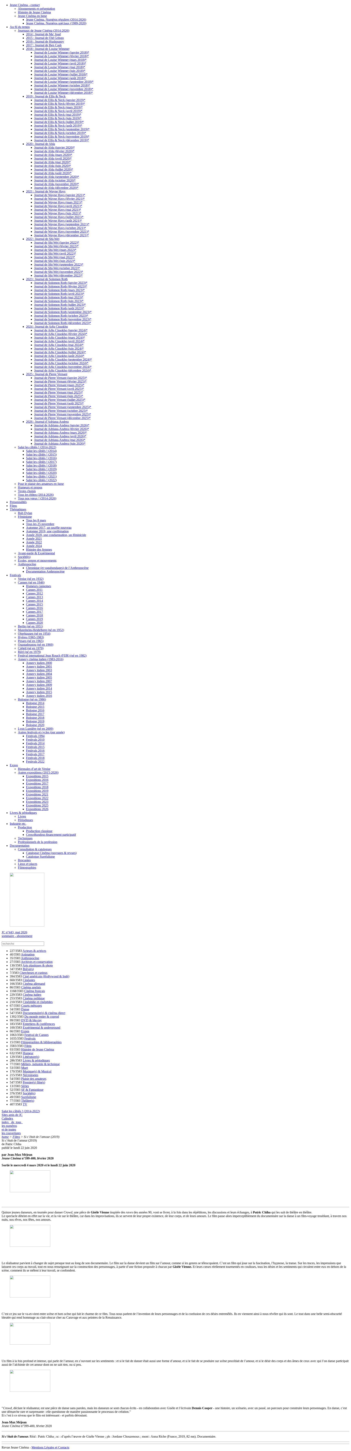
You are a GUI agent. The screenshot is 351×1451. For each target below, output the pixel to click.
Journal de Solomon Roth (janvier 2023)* (60, 282)
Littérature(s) (31, 1057)
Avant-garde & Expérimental (36, 553)
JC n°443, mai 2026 (14, 932)
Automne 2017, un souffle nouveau (49, 527)
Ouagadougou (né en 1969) (35, 644)
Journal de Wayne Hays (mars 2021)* (58, 202)
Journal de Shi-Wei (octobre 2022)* (57, 268)
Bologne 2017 (35, 714)
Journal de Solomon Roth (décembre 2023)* (62, 323)
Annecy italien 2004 (39, 674)
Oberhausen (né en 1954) (34, 633)
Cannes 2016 (34, 608)
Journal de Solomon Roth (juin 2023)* (58, 301)
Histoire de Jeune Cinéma (34, 12)
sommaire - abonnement (17, 936)
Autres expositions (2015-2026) (38, 772)
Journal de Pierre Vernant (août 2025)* (59, 403)
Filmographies (27, 867)
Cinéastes (29, 980)
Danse (25, 1009)
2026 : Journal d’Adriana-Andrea (47, 421)
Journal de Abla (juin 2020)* (52, 166)
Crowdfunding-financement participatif (51, 834)
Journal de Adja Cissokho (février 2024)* (60, 334)
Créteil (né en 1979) (30, 648)
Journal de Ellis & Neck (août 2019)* (58, 125)
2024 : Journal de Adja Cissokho (47, 326)
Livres (22, 816)
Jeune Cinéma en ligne (32, 16)
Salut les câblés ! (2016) (41, 458)
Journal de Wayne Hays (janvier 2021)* (59, 195)
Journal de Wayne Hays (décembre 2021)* (61, 235)
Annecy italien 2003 (39, 670)
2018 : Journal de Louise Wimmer (47, 49)
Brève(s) (28, 969)
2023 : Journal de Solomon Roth (47, 279)
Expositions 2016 (37, 780)
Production (25, 827)
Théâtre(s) (27, 1100)
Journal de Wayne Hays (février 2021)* (59, 198)
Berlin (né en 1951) (30, 626)
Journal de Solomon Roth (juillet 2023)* (60, 304)
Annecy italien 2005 (39, 677)
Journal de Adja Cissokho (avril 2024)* (59, 341)
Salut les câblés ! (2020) (41, 473)
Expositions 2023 (37, 801)
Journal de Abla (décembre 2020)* (56, 187)
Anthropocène (27, 564)
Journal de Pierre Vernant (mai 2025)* (58, 392)
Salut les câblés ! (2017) (41, 462)
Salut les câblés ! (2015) (41, 454)
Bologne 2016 (35, 710)
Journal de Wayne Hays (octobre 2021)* (60, 228)
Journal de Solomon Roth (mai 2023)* (58, 297)
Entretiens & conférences (39, 1024)
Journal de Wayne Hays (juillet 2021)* (58, 217)
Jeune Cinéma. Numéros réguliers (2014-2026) (56, 19)
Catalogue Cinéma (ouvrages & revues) (51, 853)
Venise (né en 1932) (30, 579)
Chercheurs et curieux (34, 972)
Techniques (25, 838)
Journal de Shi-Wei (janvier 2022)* (56, 242)
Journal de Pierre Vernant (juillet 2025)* (59, 399)
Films (13, 505)
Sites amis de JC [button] (12, 1115)
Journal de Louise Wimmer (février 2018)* (61, 56)
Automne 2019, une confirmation (47, 531)
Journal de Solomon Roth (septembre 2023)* (63, 312)
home (5, 1137)
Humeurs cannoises (38, 586)
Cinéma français (34, 991)
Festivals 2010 (35, 739)
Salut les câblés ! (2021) (41, 476)
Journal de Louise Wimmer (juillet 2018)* (61, 74)
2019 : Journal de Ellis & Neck (46, 96)
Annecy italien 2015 (39, 692)
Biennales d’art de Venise (34, 769)
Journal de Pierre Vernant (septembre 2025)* (62, 407)
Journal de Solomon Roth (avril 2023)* (59, 293)
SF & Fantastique (32, 1089)
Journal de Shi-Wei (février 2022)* (56, 246)
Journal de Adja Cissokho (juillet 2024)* (60, 352)
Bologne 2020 (35, 725)
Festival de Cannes (36, 1035)
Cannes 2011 (34, 589)
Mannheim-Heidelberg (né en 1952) (41, 630)
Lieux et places (27, 864)
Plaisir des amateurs (33, 1078)
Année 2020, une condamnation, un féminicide (56, 535)
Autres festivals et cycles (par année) (41, 732)
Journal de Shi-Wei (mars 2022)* (55, 250)
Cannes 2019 (34, 619)
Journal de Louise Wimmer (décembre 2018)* (63, 92)
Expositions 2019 (37, 791)
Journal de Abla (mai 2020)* (52, 162)
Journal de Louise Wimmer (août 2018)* (60, 78)
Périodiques (25, 820)
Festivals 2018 (35, 758)
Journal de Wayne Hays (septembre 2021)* (61, 224)
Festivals (15, 575)
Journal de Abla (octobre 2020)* (55, 180)
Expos (14, 765)
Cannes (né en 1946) (31, 582)
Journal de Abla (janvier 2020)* (54, 147)
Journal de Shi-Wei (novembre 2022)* (58, 272)
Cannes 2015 (34, 604)
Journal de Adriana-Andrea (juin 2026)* (60, 443)
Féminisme (25, 516)
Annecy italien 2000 (39, 663)
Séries (25, 1086)
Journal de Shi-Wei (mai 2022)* (54, 257)
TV (25, 1104)
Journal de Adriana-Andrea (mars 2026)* (60, 432)
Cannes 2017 (34, 611)
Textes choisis (27, 491)
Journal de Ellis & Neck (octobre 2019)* (60, 133)
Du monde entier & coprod (41, 1016)
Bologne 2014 (35, 703)
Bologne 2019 (35, 721)
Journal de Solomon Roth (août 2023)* (59, 308)
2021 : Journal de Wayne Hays (45, 191)
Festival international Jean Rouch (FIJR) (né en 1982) (52, 655)
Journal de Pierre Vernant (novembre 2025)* (62, 414)
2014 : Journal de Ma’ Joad (43, 34)
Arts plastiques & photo (38, 965)
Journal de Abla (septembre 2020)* (56, 176)
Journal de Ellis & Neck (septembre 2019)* (62, 129)
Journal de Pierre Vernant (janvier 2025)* (60, 378)
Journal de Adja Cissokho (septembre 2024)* (63, 359)
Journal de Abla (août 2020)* (53, 173)
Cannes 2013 (34, 597)
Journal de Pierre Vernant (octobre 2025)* (61, 410)
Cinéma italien (32, 994)
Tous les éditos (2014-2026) (36, 494)
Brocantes (24, 860)
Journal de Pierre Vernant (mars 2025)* (59, 385)
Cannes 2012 (34, 593)
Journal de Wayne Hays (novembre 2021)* (61, 231)
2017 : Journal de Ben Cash (44, 45)
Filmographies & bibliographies (41, 1042)
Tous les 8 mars (36, 520)
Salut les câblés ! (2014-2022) (37, 447)
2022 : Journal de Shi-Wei (42, 239)
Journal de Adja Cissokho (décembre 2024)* (62, 370)
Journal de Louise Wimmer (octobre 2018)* (62, 85)
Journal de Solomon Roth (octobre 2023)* (61, 315)
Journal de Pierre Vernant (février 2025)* (60, 381)
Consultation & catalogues (35, 849)
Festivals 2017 (35, 754)
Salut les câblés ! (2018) (41, 465)
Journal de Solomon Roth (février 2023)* (60, 286)
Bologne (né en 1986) (32, 699)
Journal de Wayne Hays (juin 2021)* (57, 213)
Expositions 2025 (37, 805)
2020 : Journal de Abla (40, 144)
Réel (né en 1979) (29, 652)
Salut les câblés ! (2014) (41, 451)
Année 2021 (34, 538)
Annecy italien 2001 (39, 666)
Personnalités (18, 502)
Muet (24, 1067)
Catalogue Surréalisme (40, 856)
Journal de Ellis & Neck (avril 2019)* (58, 111)
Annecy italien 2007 (39, 681)
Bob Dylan (25, 513)
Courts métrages (31, 1005)
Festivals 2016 (35, 750)
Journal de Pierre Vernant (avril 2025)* (59, 388)
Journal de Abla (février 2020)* (54, 151)
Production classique (39, 831)
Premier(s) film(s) (34, 1082)
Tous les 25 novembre (40, 524)
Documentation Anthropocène (45, 571)
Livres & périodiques (23, 812)
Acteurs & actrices (34, 951)
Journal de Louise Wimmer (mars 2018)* (60, 60)
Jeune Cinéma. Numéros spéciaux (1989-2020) (56, 23)
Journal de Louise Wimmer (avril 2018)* (60, 63)
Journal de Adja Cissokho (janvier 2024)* (61, 330)
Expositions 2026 (37, 809)
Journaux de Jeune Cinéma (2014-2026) (43, 30)
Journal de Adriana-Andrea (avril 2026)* (60, 436)
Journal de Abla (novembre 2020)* (56, 184)
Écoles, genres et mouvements (37, 560)
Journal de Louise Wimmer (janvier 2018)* (61, 52)
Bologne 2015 (35, 706)
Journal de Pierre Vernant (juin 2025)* (58, 396)
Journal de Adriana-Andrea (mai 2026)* (59, 440)
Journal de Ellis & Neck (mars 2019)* (58, 107)
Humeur (28, 1053)
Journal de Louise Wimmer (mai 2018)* (59, 67)
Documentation (19, 845)
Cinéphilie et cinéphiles (38, 1002)
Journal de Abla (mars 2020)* (53, 155)
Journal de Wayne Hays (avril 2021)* (58, 206)
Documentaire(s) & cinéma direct (44, 1013)
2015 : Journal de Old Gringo (45, 38)
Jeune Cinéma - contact (25, 5)
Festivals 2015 (35, 747)
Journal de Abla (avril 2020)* (53, 158)
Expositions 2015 (37, 776)
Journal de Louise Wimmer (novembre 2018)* (63, 89)
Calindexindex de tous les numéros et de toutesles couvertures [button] (12, 1126)
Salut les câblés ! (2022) (41, 480)
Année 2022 (34, 542)
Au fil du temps (20, 27)
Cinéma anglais (31, 987)
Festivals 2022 (35, 761)
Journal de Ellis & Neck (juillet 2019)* (59, 122)
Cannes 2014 (34, 600)
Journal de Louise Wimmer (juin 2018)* (59, 70)
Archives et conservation (37, 961)
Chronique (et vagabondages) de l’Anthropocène (57, 568)
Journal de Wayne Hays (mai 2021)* (57, 209)
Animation (28, 954)
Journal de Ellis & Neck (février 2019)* (59, 103)
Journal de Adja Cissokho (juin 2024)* (59, 348)
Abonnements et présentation (36, 8)
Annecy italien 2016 (39, 695)
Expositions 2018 (37, 787)
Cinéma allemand (34, 983)
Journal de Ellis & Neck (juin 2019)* (57, 118)
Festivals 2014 (35, 743)
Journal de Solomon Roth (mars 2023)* (59, 290)
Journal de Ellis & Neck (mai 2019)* (57, 114)
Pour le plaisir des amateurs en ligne (41, 483)
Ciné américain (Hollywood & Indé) (46, 976)
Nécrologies (30, 1075)
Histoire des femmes (39, 549)
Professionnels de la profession (37, 842)
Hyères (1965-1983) (31, 637)
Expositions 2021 (37, 794)
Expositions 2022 (37, 798)
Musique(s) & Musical (37, 1071)
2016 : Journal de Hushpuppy (45, 41)
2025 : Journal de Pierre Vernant (46, 374)
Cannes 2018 (34, 615)
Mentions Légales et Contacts (50, 1447)
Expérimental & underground (41, 1027)
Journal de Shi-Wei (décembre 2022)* (58, 275)
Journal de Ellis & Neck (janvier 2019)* (59, 100)
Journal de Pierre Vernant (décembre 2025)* (62, 418)
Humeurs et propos (30, 487)
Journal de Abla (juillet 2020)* (53, 169)
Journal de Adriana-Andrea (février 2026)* (61, 429)
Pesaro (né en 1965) (30, 641)
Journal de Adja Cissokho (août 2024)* (59, 356)
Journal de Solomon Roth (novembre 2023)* (62, 319)
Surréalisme (28, 1097)
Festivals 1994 (35, 736)
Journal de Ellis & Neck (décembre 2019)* (61, 140)
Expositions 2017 (37, 783)
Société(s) (24, 557)
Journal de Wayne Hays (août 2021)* (58, 220)
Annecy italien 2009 (39, 685)
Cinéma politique (34, 998)
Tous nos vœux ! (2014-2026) (37, 498)
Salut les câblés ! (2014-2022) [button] (21, 1111)
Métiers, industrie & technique (40, 1064)
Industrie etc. (18, 823)
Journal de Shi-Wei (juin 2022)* (54, 261)
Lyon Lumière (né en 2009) (35, 728)
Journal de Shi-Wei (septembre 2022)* (58, 264)
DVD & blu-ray (31, 1020)
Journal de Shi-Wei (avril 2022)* (55, 253)
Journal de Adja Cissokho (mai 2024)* (58, 345)
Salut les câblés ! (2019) (41, 469)
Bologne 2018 (35, 717)
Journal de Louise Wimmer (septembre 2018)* (63, 81)
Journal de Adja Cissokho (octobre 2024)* (61, 363)
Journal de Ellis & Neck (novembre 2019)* (61, 136)
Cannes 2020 (34, 622)
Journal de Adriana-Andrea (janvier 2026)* (61, 425)
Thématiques (18, 509)
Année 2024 (34, 546)
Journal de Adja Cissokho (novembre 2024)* (63, 367)
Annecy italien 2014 (39, 688)
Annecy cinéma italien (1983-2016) (40, 659)
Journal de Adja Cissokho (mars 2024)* (59, 337)
